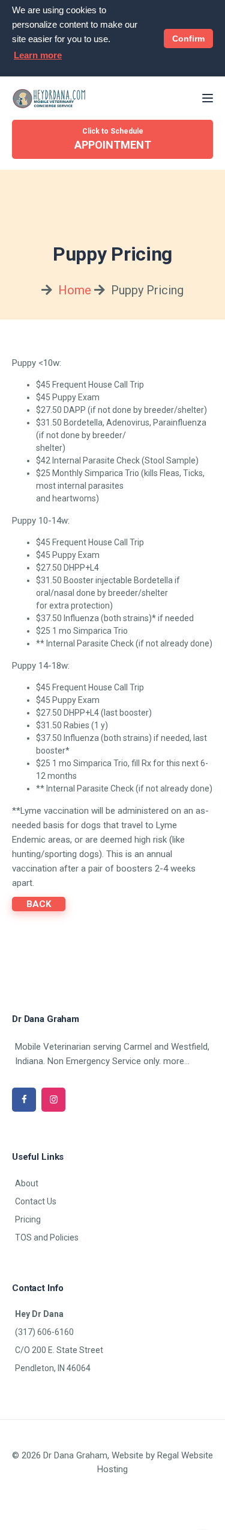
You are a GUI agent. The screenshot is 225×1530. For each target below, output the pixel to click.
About (26, 1183)
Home (74, 290)
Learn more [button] (38, 55)
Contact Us (35, 1201)
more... (176, 1061)
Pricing (28, 1219)
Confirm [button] (188, 38)
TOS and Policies (47, 1237)
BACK (38, 904)
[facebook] (24, 1100)
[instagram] (53, 1100)
